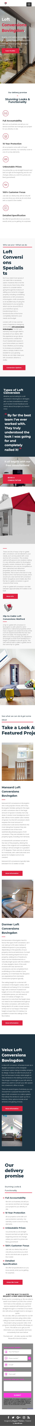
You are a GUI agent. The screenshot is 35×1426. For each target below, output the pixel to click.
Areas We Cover (12, 1282)
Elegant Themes (18, 1421)
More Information (11, 873)
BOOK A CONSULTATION (14, 479)
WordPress (18, 1423)
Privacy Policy (20, 1401)
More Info (10, 596)
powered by (27, 1408)
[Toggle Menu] (29, 4)
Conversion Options (14, 368)
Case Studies (10, 51)
